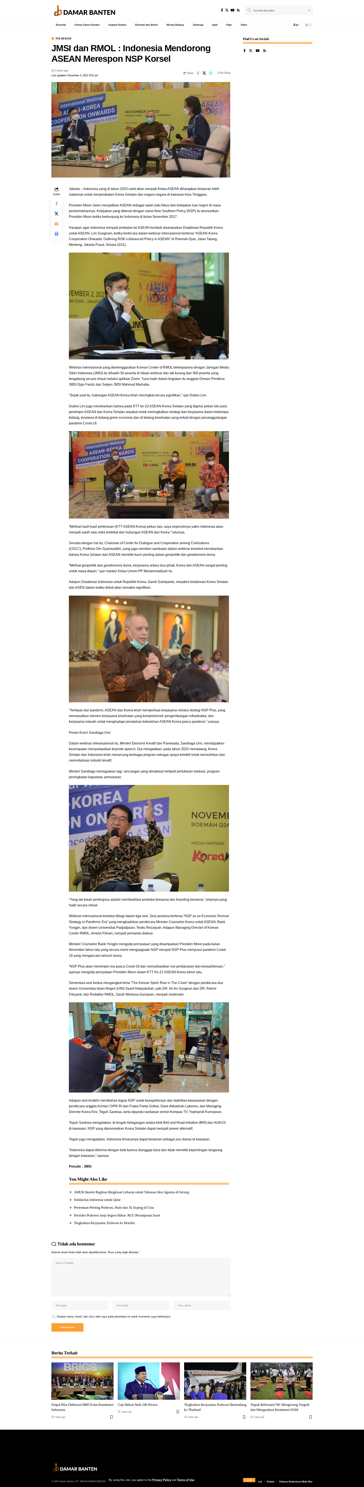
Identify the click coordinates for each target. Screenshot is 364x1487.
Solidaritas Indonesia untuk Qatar (97, 1200)
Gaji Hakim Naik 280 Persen (137, 1405)
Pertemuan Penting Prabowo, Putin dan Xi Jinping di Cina (114, 1208)
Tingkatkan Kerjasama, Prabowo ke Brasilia (104, 1223)
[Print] (56, 234)
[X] (227, 10)
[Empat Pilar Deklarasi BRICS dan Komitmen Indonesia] (82, 1381)
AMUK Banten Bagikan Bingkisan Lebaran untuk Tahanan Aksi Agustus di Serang (131, 1192)
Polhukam (63, 38)
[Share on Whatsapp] (211, 73)
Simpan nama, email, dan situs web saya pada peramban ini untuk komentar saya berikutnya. (114, 1316)
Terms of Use (185, 1480)
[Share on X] (204, 73)
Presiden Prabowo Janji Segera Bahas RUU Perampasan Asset (117, 1215)
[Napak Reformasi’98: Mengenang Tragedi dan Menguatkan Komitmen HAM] (281, 1381)
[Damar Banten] (84, 10)
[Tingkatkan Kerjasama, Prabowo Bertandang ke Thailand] (215, 1381)
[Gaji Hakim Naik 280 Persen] (149, 1381)
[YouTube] (233, 10)
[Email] (56, 224)
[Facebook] (222, 10)
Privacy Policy (161, 1480)
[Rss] (238, 10)
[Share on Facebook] (198, 73)
